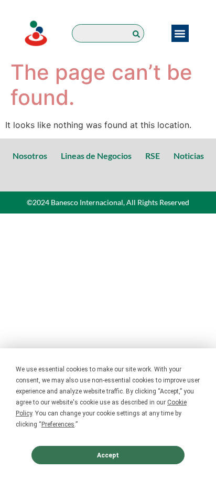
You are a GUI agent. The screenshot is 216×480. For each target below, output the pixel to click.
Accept (108, 455)
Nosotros (30, 156)
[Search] (138, 33)
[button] (180, 33)
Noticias (189, 156)
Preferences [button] (57, 424)
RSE (152, 156)
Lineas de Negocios (96, 156)
